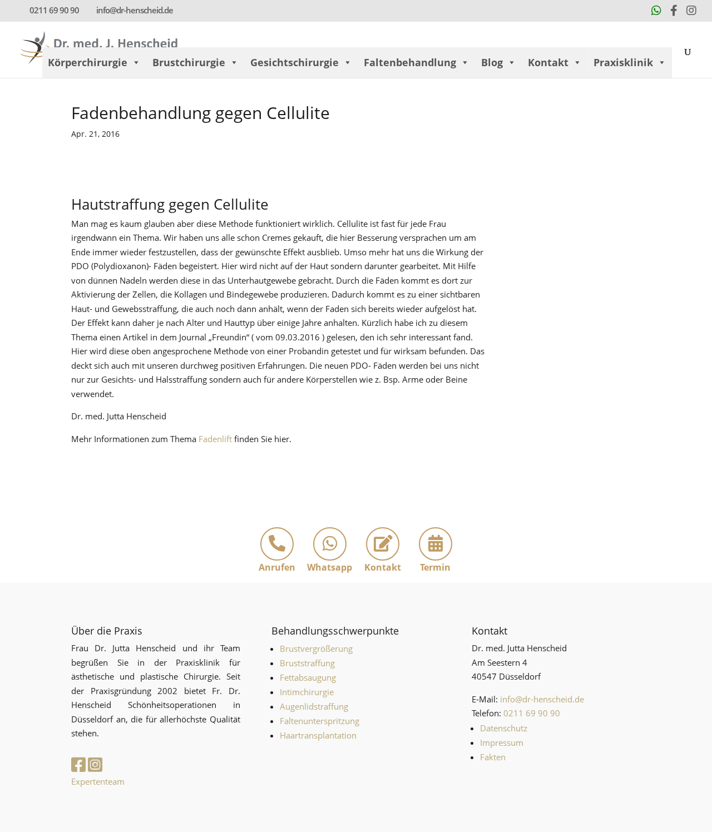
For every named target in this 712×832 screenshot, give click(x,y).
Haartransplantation (318, 735)
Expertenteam (98, 781)
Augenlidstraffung (314, 706)
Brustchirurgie (188, 62)
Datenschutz (503, 728)
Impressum (501, 742)
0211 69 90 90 (54, 10)
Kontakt (548, 62)
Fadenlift (216, 438)
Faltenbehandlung (410, 62)
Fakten (493, 756)
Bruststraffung (307, 662)
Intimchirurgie (307, 691)
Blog (492, 62)
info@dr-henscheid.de (542, 699)
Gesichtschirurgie (294, 62)
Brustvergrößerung (316, 648)
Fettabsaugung (308, 677)
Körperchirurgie (87, 62)
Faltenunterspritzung (319, 720)
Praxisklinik (623, 62)
